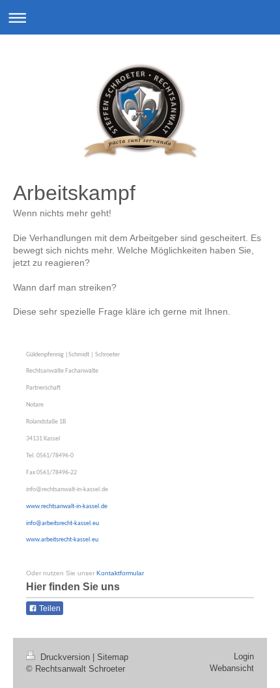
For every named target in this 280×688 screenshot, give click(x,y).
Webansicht (232, 668)
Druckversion (65, 657)
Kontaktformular (120, 573)
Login (244, 656)
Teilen (49, 608)
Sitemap (112, 657)
